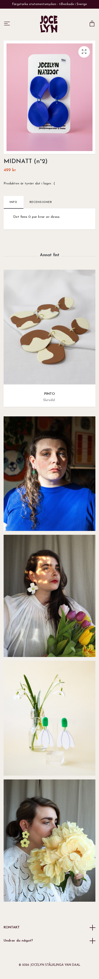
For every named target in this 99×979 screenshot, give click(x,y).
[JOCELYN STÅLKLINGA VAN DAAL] (49, 24)
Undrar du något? (18, 941)
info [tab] (14, 202)
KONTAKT (12, 927)
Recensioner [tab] (41, 202)
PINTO (49, 394)
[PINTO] (49, 329)
